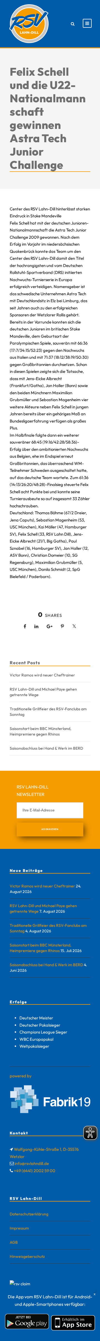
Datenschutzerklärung (29, 1214)
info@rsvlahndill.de (32, 1163)
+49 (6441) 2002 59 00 (34, 1170)
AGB (14, 1242)
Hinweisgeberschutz (27, 1256)
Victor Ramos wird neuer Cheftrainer (42, 675)
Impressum (19, 1228)
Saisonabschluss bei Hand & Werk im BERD (46, 748)
